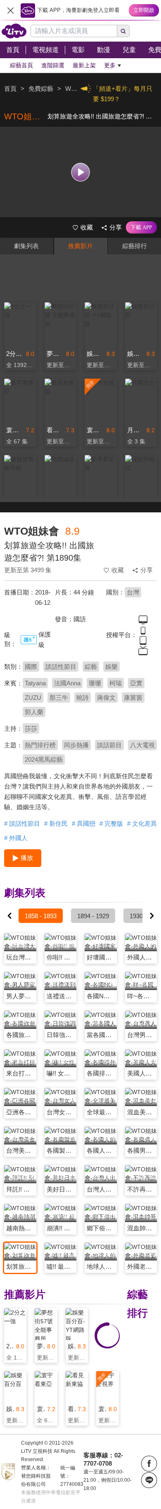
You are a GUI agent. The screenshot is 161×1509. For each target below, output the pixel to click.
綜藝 (91, 666)
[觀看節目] (80, 172)
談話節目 (109, 745)
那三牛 (59, 697)
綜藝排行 (134, 245)
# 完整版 (111, 823)
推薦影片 (80, 245)
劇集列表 (26, 245)
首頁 (10, 88)
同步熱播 (76, 745)
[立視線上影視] (14, 31)
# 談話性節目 (22, 823)
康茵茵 (133, 697)
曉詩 (82, 697)
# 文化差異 (142, 823)
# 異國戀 (83, 823)
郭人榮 (34, 711)
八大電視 (142, 745)
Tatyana (35, 683)
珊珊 (95, 683)
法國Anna (67, 683)
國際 (31, 666)
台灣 (133, 592)
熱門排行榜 (40, 745)
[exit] (10, 10)
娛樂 (111, 666)
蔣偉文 (106, 697)
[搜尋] (123, 31)
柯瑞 (115, 683)
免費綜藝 (40, 88)
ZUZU (33, 697)
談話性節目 (60, 666)
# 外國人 (16, 837)
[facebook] (149, 1463)
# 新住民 (56, 823)
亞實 (136, 683)
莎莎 (31, 728)
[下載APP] (141, 227)
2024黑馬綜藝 (44, 759)
